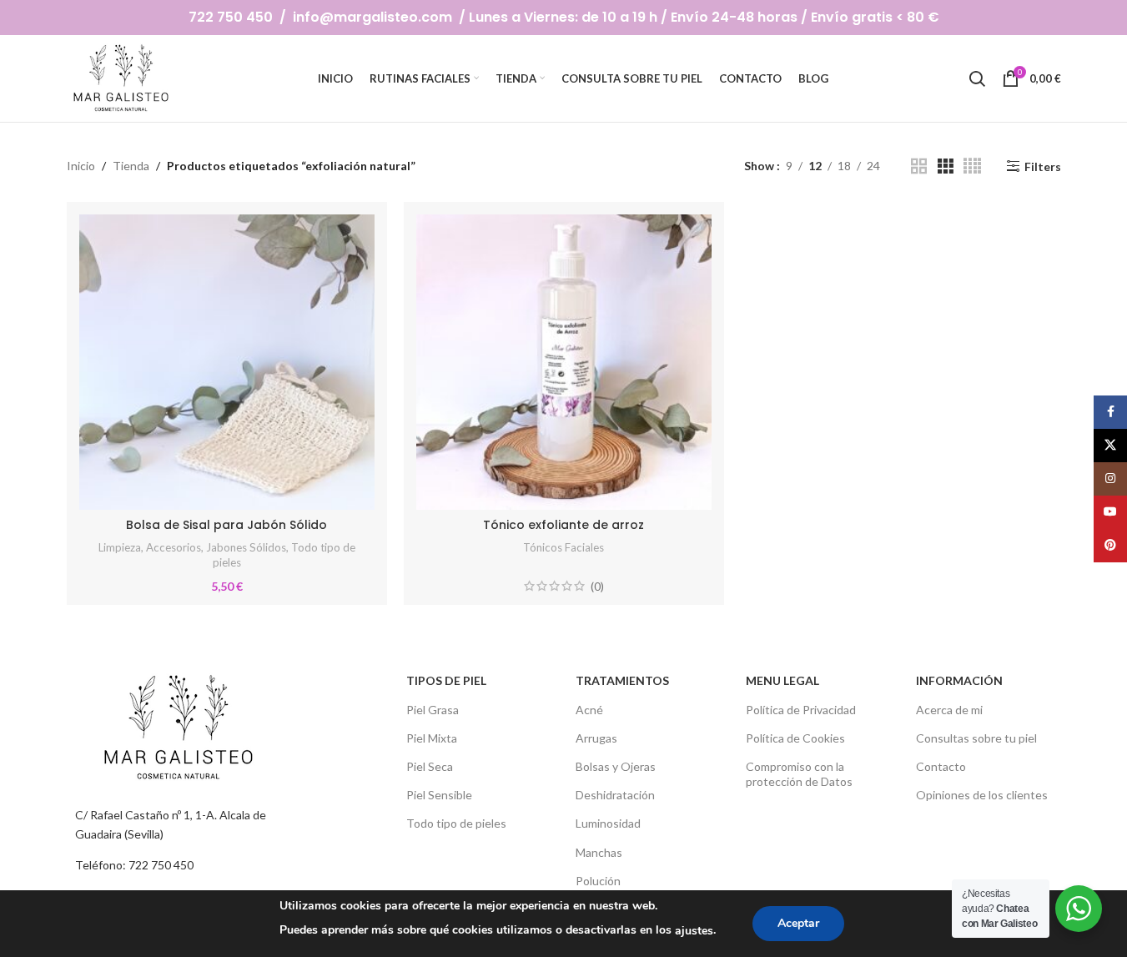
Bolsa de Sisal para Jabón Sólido (226, 524)
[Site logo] (123, 77)
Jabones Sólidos (246, 547)
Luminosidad (608, 823)
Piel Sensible (439, 795)
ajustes (694, 931)
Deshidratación (615, 795)
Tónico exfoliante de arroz (563, 524)
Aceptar (798, 923)
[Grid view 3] (945, 166)
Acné (589, 710)
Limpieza (119, 547)
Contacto (941, 766)
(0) (597, 586)
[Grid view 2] (919, 166)
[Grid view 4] (972, 166)
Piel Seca (429, 766)
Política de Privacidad (801, 710)
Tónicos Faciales (563, 547)
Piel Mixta (431, 738)
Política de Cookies (795, 738)
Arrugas (596, 738)
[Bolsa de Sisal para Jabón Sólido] (227, 362)
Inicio (81, 166)
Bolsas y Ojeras (616, 766)
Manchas (599, 852)
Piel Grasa (432, 710)
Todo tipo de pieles (456, 823)
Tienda (131, 166)
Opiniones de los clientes (982, 795)
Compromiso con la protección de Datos (799, 773)
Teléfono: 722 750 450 (134, 865)
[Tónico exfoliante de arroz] (564, 362)
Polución (598, 881)
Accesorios (173, 547)
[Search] (977, 78)
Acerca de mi (949, 710)
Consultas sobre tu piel (976, 738)
